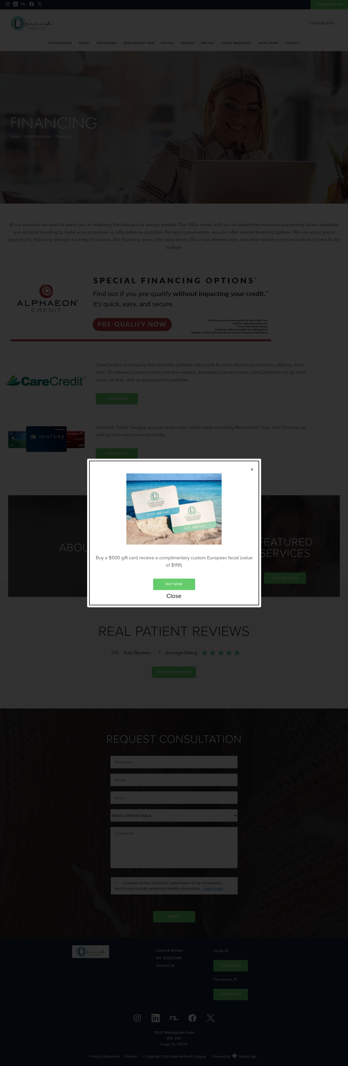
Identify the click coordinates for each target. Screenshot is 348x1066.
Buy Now (174, 584)
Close (174, 596)
